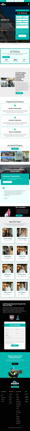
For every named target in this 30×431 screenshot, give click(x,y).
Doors (10, 395)
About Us (2, 394)
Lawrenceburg (18, 404)
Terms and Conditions (25, 33)
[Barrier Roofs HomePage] (3, 4)
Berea (17, 394)
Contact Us (26, 394)
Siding (10, 399)
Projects (2, 399)
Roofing (10, 394)
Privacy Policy (20, 33)
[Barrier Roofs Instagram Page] (14, 387)
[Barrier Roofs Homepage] (15, 383)
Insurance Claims (27, 397)
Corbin (17, 395)
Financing (27, 399)
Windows (10, 397)
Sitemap (2, 401)
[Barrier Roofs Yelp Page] (16, 387)
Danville (17, 397)
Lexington (18, 406)
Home (13, 43)
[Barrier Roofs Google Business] (18, 387)
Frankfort (17, 399)
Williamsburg (18, 421)
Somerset (17, 418)
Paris (17, 414)
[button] (28, 4)
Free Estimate (26, 401)
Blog (2, 395)
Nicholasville (18, 412)
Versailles (17, 419)
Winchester (18, 423)
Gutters (10, 401)
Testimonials (3, 397)
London (17, 408)
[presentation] (12, 387)
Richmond (18, 416)
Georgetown (18, 401)
